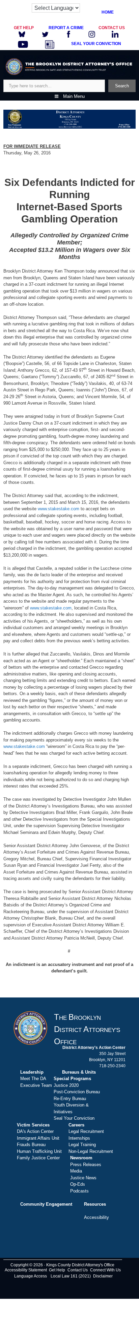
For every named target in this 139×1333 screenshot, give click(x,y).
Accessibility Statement (26, 1270)
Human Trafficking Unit (39, 1151)
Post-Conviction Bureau (77, 1091)
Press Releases (85, 1164)
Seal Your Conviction (74, 1118)
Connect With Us (105, 1270)
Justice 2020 (66, 1085)
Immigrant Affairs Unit (38, 1138)
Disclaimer (103, 1276)
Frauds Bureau (31, 1144)
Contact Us (77, 1270)
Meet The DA (33, 1078)
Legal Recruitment (86, 1131)
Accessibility (96, 1217)
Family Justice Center (38, 1157)
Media (76, 1171)
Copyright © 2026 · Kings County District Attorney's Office (62, 1265)
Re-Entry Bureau (70, 1098)
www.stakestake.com (58, 508)
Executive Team (36, 1085)
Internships (79, 1138)
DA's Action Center (35, 1131)
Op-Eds (77, 1184)
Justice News (83, 1177)
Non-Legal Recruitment (90, 1151)
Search (122, 85)
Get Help (57, 1270)
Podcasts (79, 1191)
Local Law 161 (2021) (71, 1276)
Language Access (30, 1276)
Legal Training (82, 1144)
